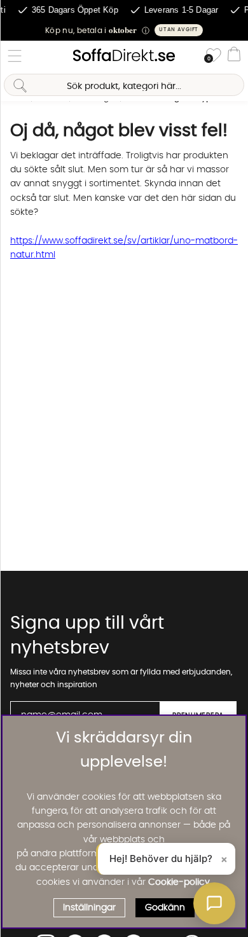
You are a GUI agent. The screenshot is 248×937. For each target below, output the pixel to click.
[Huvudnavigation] (14, 56)
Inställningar (89, 907)
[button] (124, 30)
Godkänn (165, 907)
